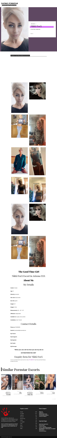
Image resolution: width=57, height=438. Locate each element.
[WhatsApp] (39, 31)
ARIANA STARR (8, 393)
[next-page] (54, 399)
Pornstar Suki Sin (30, 393)
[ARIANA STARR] (6, 382)
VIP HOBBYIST (31, 359)
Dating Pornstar (36, 29)
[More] (42, 31)
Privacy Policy (42, 425)
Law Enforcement (42, 431)
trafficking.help (11, 425)
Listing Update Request (44, 415)
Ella (20, 393)
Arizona (8, 391)
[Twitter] (34, 31)
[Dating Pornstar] (9, 4)
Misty (42, 393)
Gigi (53, 393)
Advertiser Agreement (43, 424)
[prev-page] (53, 399)
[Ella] (17, 382)
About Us (41, 411)
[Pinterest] (37, 31)
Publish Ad (41, 412)
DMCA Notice (41, 429)
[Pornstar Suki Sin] (28, 382)
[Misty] (39, 382)
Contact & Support (43, 416)
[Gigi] (50, 382)
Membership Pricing (43, 413)
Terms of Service (42, 426)
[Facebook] (32, 31)
